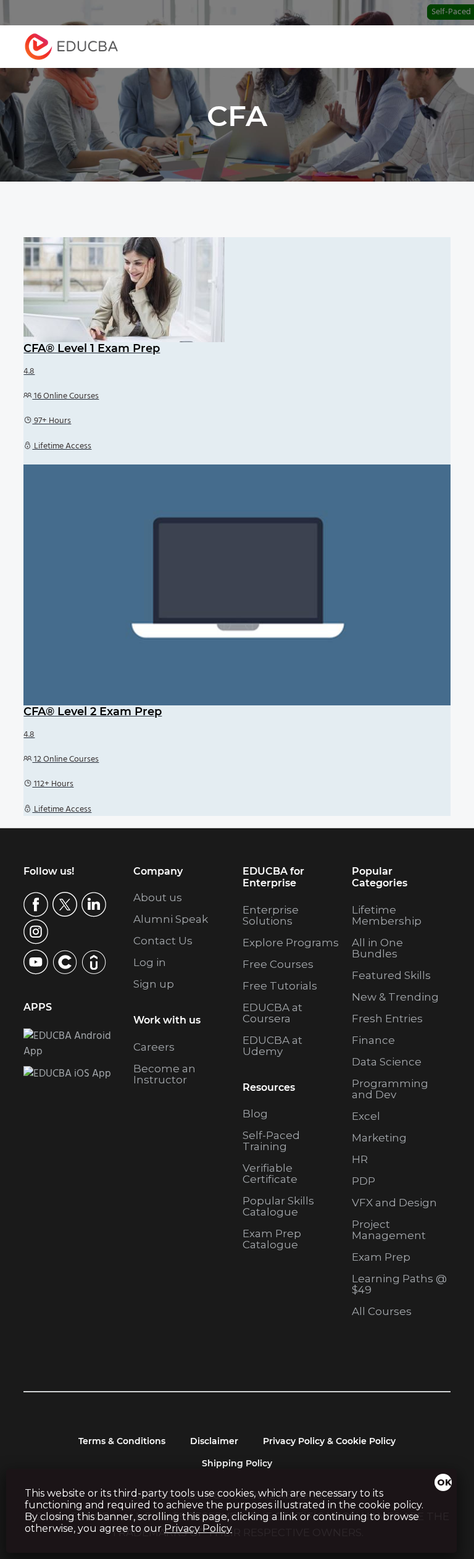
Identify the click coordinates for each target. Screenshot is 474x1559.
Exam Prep (381, 1257)
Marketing (379, 1138)
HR (360, 1159)
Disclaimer (214, 1441)
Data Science (387, 1062)
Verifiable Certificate (270, 1173)
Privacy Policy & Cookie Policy (329, 1441)
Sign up (153, 984)
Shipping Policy (237, 1463)
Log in (149, 962)
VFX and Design (394, 1202)
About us (157, 897)
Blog (255, 1113)
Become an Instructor (164, 1074)
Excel (366, 1116)
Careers (154, 1047)
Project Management (389, 1230)
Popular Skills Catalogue (278, 1206)
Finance (373, 1040)
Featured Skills (391, 975)
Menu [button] (429, 47)
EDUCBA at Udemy (272, 1045)
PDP (363, 1181)
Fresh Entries (387, 1018)
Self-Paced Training (271, 1141)
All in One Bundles (377, 948)
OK (444, 1482)
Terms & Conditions (121, 1441)
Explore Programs (291, 942)
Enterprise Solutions (271, 915)
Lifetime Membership (387, 915)
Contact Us (163, 941)
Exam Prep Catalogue (272, 1239)
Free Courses (278, 964)
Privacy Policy (198, 1528)
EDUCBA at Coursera (272, 1013)
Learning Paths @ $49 (399, 1284)
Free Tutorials (280, 986)
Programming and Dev (390, 1089)
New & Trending (395, 997)
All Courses (382, 1311)
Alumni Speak (170, 919)
